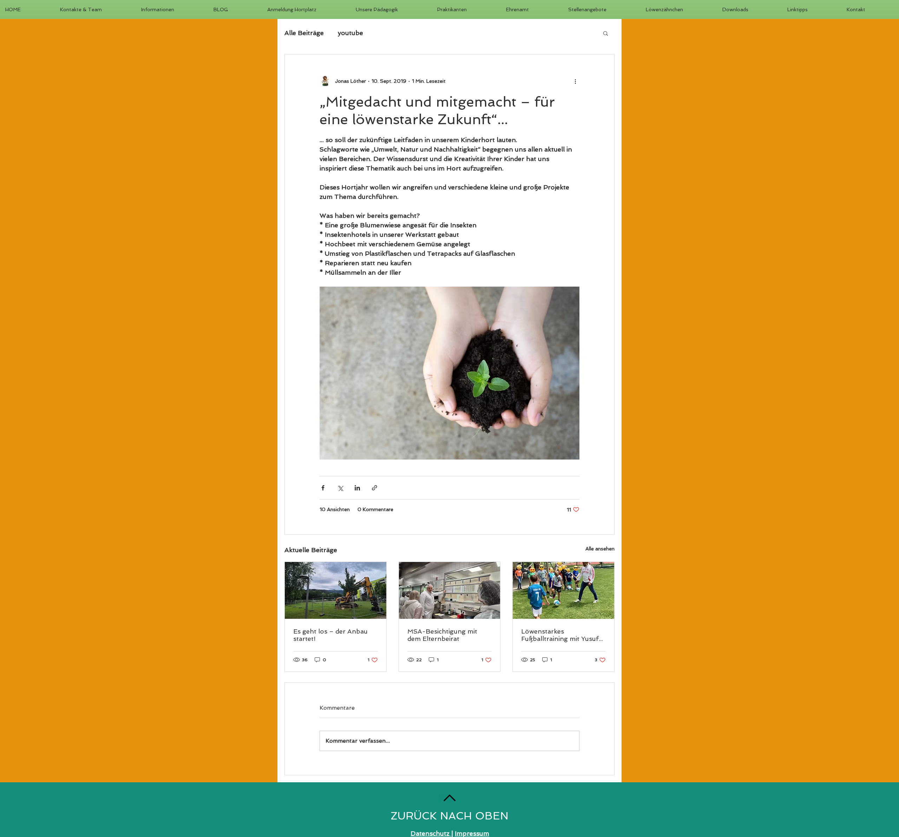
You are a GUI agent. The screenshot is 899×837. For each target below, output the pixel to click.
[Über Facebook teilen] (323, 487)
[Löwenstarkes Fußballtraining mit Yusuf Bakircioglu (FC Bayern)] (563, 590)
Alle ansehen (600, 548)
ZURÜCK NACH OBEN (449, 816)
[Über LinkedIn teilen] (357, 487)
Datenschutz (431, 833)
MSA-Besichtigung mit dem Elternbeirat (442, 635)
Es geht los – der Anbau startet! (330, 635)
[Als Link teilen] (374, 487)
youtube (350, 32)
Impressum (472, 833)
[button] (605, 33)
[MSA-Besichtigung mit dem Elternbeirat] (449, 590)
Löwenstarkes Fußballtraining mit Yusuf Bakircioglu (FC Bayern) (560, 635)
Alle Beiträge (304, 32)
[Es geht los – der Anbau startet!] (335, 590)
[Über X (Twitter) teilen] (340, 487)
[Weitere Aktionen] (575, 81)
